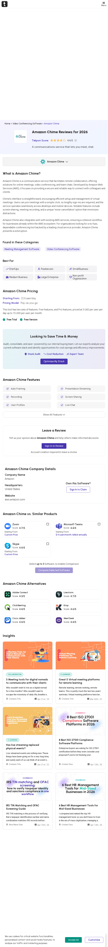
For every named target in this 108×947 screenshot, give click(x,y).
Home (7, 123)
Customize (94, 939)
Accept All (73, 939)
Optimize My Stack (54, 361)
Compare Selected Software (54, 570)
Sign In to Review (54, 445)
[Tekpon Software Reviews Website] (5, 4)
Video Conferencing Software (27, 123)
